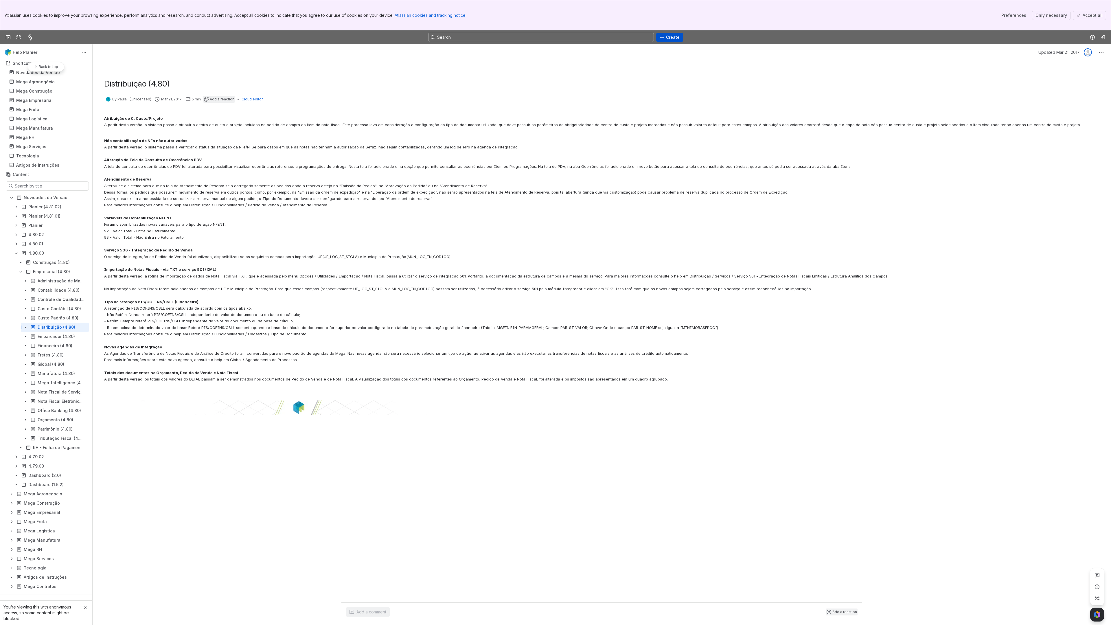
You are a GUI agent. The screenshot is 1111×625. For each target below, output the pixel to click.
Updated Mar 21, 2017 (1059, 52)
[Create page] (1097, 598)
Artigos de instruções (37, 165)
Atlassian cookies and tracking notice (430, 15)
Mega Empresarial (34, 100)
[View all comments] (1097, 575)
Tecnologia (48, 156)
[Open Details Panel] (1097, 586)
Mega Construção (34, 91)
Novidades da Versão (38, 72)
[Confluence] (30, 37)
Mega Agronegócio (35, 81)
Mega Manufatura (34, 128)
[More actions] (84, 52)
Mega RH (48, 137)
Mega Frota (48, 109)
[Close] (85, 607)
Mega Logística (31, 118)
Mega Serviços (31, 146)
